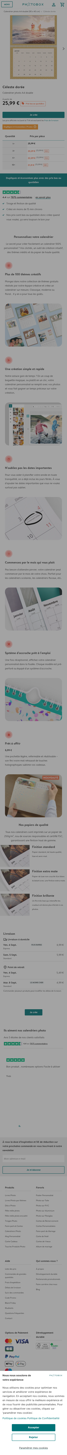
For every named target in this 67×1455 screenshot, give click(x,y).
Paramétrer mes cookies (33, 1447)
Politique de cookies (14, 1418)
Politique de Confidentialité (43, 1418)
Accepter (33, 1427)
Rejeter (33, 1437)
